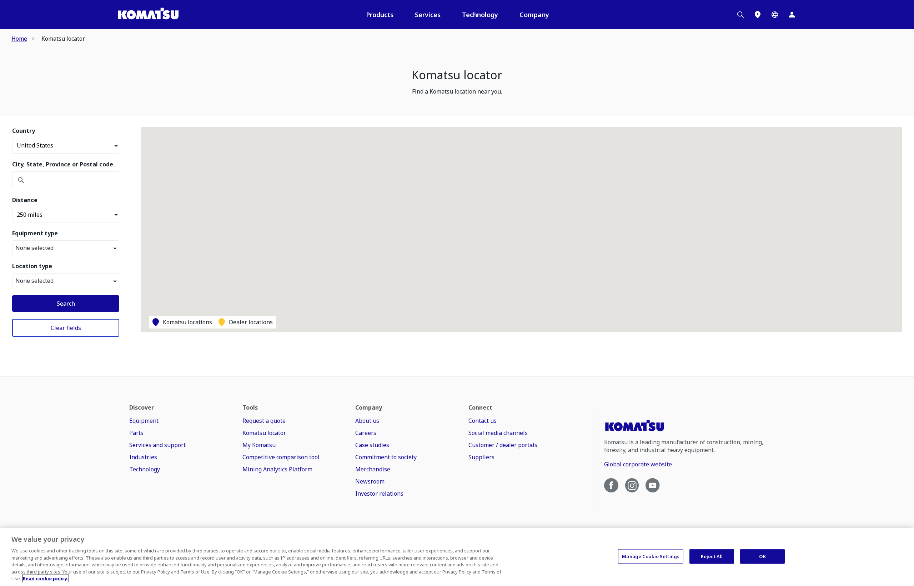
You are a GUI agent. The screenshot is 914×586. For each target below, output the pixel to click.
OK (762, 556)
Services (428, 14)
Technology (480, 14)
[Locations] (757, 14)
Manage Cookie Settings (650, 556)
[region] (457, 557)
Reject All (712, 556)
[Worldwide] (774, 14)
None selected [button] (34, 248)
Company (534, 14)
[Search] (740, 14)
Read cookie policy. (45, 578)
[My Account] (792, 14)
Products (379, 14)
